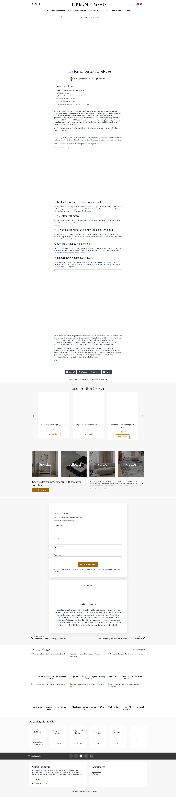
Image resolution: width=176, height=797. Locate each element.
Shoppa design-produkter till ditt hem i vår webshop (73, 104)
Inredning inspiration (60, 10)
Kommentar (58, 525)
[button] (33, 416)
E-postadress (59, 547)
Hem (46, 10)
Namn (56, 538)
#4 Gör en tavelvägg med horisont (67, 98)
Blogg (75, 379)
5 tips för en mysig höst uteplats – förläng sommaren (88, 677)
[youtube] (81, 756)
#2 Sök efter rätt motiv (63, 93)
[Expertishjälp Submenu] (88, 10)
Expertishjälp (80, 10)
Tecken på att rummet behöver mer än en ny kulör (126, 677)
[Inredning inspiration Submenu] (71, 10)
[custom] (86, 756)
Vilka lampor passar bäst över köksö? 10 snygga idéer (88, 708)
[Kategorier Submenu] (102, 10)
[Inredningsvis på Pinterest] (39, 4)
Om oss (95, 774)
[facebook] (71, 756)
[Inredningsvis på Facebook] (32, 4)
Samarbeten (82, 379)
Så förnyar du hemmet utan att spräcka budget (49, 708)
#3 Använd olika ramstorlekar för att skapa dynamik (73, 96)
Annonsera (116, 10)
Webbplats (57, 555)
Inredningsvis (36, 770)
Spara (66, 18)
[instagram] (76, 756)
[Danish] (137, 4)
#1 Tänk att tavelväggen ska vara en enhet (70, 90)
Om (107, 10)
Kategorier (95, 10)
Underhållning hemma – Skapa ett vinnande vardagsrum (126, 708)
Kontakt (128, 10)
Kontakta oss (96, 772)
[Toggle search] (141, 4)
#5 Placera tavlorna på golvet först (67, 101)
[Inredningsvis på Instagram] (36, 4)
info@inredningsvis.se (39, 783)
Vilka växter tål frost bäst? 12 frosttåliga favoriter (49, 677)
